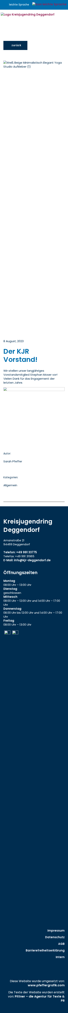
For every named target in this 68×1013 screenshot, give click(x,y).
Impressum (56, 931)
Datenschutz (55, 937)
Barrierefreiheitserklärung (45, 950)
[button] (66, 20)
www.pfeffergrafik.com (46, 985)
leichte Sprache (19, 4)
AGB (61, 944)
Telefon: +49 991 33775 (20, 552)
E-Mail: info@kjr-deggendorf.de (27, 560)
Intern (60, 957)
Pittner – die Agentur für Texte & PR (40, 998)
